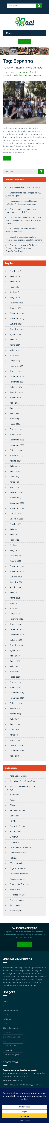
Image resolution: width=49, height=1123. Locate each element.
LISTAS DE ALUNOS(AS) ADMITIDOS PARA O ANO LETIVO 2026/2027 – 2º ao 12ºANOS (23, 220)
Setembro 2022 (16, 519)
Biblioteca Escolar (17, 810)
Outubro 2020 (16, 640)
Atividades (19, 75)
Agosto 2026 (15, 271)
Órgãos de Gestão (18, 868)
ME (4, 1005)
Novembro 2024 (17, 382)
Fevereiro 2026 (16, 303)
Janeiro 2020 (15, 687)
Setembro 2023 (16, 455)
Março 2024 (15, 424)
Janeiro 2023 (15, 498)
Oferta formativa (17, 863)
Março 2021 (15, 614)
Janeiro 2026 (15, 308)
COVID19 (14, 821)
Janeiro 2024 (15, 434)
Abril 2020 (14, 672)
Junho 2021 (15, 598)
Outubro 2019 (16, 703)
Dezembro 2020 (17, 629)
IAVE (5, 1041)
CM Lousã (7, 1050)
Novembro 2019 (17, 698)
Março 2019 (15, 740)
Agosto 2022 (15, 524)
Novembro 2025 (17, 318)
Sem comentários (26, 72)
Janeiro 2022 (15, 561)
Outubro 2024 (16, 387)
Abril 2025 (14, 355)
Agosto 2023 (15, 461)
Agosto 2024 (15, 398)
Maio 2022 (14, 540)
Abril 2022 (14, 545)
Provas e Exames (17, 900)
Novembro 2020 (17, 635)
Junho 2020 (15, 661)
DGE (5, 1023)
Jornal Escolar (9, 1046)
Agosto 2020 (15, 650)
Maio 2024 (14, 413)
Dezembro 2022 (17, 503)
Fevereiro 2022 (16, 556)
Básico (28, 75)
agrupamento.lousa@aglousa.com (26, 1085)
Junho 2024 (15, 408)
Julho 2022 (15, 529)
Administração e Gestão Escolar (24, 781)
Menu (9, 33)
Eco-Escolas (15, 831)
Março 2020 (15, 677)
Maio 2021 (14, 603)
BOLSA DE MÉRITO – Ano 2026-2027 (26, 187)
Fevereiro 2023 (16, 492)
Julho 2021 (14, 592)
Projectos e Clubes (18, 895)
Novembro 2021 (17, 571)
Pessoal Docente (17, 879)
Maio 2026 (14, 287)
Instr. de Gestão (10, 1010)
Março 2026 (15, 297)
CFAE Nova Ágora (11, 1054)
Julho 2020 (15, 656)
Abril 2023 (14, 482)
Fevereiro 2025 (16, 366)
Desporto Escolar (17, 826)
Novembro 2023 (17, 445)
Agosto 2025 (15, 334)
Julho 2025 (14, 340)
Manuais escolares (18, 853)
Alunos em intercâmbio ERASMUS (22, 67)
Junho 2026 (15, 282)
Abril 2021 (14, 608)
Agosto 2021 (15, 587)
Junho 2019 (15, 724)
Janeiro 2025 (15, 371)
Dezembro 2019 (17, 693)
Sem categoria (16, 911)
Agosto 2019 (15, 714)
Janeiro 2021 (15, 624)
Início (5, 1001)
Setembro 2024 (16, 392)
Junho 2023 (15, 471)
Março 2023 (15, 487)
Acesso (25, 41)
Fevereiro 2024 (16, 429)
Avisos (12, 800)
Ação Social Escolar (18, 776)
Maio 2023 (14, 477)
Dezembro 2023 (17, 440)
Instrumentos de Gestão (20, 847)
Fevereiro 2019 (16, 745)
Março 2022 (15, 550)
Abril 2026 (14, 292)
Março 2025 (15, 361)
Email (24, 944)
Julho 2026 (15, 276)
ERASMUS (37, 75)
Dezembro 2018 (17, 751)
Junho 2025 (15, 345)
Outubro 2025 (16, 324)
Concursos (14, 816)
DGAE (5, 1014)
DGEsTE (6, 1032)
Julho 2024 (15, 403)
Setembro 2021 (16, 582)
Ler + (7, 158)
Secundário (15, 905)
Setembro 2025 (16, 329)
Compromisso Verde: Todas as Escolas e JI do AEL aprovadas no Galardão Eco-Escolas (21, 248)
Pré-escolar (15, 889)
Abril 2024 (14, 419)
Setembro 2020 (17, 645)
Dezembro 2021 (17, 566)
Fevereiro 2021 (16, 619)
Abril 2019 (14, 735)
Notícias (13, 858)
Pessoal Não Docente (19, 884)
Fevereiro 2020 (16, 682)
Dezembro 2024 (17, 376)
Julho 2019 (14, 719)
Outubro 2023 (16, 450)
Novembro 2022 (17, 508)
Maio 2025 (14, 350)
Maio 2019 (14, 729)
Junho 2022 (15, 535)
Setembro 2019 (16, 708)
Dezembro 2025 (17, 313)
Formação (14, 842)
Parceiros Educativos (19, 874)
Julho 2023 (15, 466)
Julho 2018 (14, 756)
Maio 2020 (14, 666)
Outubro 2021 (16, 577)
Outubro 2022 (16, 513)
